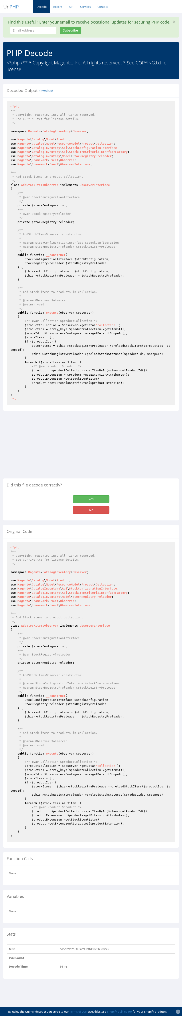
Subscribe (70, 30)
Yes (91, 499)
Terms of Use (78, 1012)
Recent (57, 7)
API (71, 7)
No (91, 510)
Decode (42, 7)
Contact (102, 7)
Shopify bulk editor (119, 1012)
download (46, 91)
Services (85, 7)
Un (11, 7)
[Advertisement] (40, 446)
